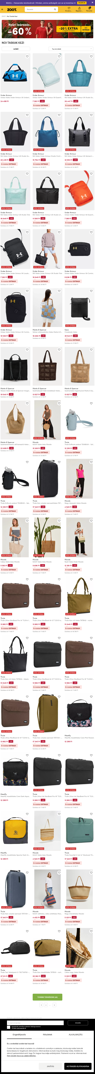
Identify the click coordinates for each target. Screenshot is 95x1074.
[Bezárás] (92, 3)
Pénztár (89, 9)
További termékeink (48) (47, 997)
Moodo (35, 442)
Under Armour (6, 95)
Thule (67, 442)
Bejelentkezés (80, 11)
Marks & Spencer (39, 330)
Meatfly (68, 735)
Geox (67, 330)
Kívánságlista (69, 11)
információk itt (21, 1028)
